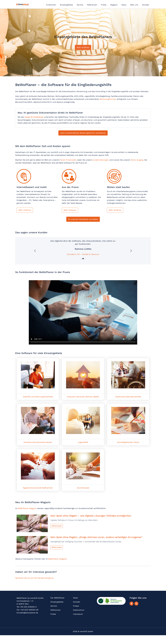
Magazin (114, 5)
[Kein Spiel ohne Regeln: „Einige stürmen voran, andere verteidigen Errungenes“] (32, 545)
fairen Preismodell (68, 160)
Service (80, 5)
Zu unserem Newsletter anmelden (83, 219)
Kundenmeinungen (100, 160)
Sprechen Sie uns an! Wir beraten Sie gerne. (34, 578)
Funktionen (51, 5)
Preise (103, 5)
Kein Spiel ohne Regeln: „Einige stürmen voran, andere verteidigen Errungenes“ (96, 537)
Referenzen (92, 5)
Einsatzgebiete (66, 5)
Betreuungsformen (108, 99)
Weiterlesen (56, 526)
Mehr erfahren (24, 210)
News (124, 5)
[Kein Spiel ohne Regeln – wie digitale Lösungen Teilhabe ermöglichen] (32, 524)
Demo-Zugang (137, 160)
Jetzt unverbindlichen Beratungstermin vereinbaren (83, 133)
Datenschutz (78, 610)
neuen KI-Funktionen (34, 117)
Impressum (78, 614)
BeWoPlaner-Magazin (27, 508)
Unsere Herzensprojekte (83, 47)
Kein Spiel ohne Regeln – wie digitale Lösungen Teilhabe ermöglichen (90, 515)
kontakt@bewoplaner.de (27, 613)
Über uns (134, 5)
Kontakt (145, 5)
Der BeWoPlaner (57, 598)
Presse (76, 606)
